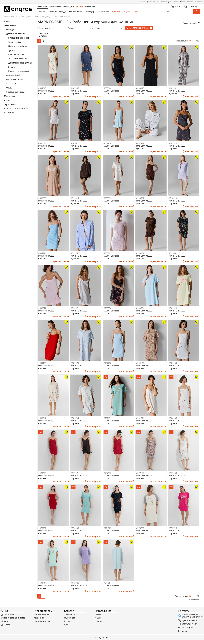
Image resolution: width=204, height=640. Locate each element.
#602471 (140, 143)
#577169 (140, 473)
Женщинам (26, 17)
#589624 (140, 308)
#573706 (75, 583)
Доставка (190, 2)
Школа (7, 21)
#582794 (75, 418)
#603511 (42, 143)
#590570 (107, 308)
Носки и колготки (14, 79)
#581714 (140, 418)
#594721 (42, 253)
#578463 (42, 473)
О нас (143, 2)
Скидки (126, 11)
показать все (194, 599)
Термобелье (10, 104)
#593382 (107, 253)
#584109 (140, 363)
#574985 (107, 528)
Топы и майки (15, 42)
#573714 (42, 583)
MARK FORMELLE (10, 17)
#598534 (107, 198)
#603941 (173, 88)
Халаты (11, 67)
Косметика (104, 11)
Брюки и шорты (16, 54)
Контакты (199, 2)
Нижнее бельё (75, 11)
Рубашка (173, 93)
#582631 (107, 418)
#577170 (107, 473)
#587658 (107, 363)
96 (193, 41)
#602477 (75, 143)
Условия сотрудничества (168, 2)
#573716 (173, 528)
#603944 (107, 88)
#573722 (140, 528)
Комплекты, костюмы (18, 71)
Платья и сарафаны (17, 46)
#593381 (140, 253)
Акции (135, 11)
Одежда (41, 11)
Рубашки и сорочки (18, 37)
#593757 (75, 253)
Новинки (116, 11)
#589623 (173, 308)
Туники (11, 50)
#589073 (75, 363)
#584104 (173, 363)
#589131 (42, 363)
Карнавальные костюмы (16, 108)
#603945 (75, 88)
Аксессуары (90, 11)
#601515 (173, 143)
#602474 (107, 143)
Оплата (182, 2)
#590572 (42, 308)
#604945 (42, 88)
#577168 (173, 473)
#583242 (42, 418)
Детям (7, 100)
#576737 (42, 528)
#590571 (75, 308)
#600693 (42, 198)
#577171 (75, 473)
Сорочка (42, 93)
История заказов (42, 621)
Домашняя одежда (57, 11)
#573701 (107, 583)
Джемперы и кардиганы (20, 62)
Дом (66, 624)
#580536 (173, 418)
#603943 (140, 88)
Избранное (39, 617)
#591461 (173, 253)
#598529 (173, 198)
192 (197, 41)
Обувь (9, 87)
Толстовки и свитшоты (19, 58)
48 (190, 41)
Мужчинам (9, 96)
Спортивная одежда (16, 92)
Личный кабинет (42, 614)
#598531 (140, 198)
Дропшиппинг (152, 2)
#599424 (75, 198)
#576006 (75, 528)
